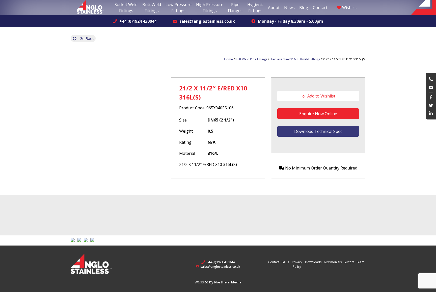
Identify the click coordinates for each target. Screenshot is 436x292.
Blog (303, 7)
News (289, 7)
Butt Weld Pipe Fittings (251, 59)
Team (360, 262)
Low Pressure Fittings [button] (179, 7)
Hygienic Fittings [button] (255, 7)
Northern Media (227, 282)
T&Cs (285, 262)
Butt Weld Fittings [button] (151, 7)
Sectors (349, 262)
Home (228, 59)
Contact (320, 7)
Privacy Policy (297, 264)
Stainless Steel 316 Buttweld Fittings (295, 59)
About (274, 7)
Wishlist (349, 7)
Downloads (313, 262)
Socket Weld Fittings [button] (126, 7)
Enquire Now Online (318, 113)
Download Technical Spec (318, 131)
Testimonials (332, 262)
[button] (318, 96)
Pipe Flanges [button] (235, 7)
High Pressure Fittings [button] (209, 7)
